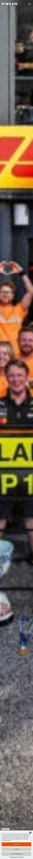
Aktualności (5, 829)
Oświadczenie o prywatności (16, 857)
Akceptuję (17, 844)
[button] (30, 833)
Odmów (16, 849)
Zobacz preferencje (16, 854)
